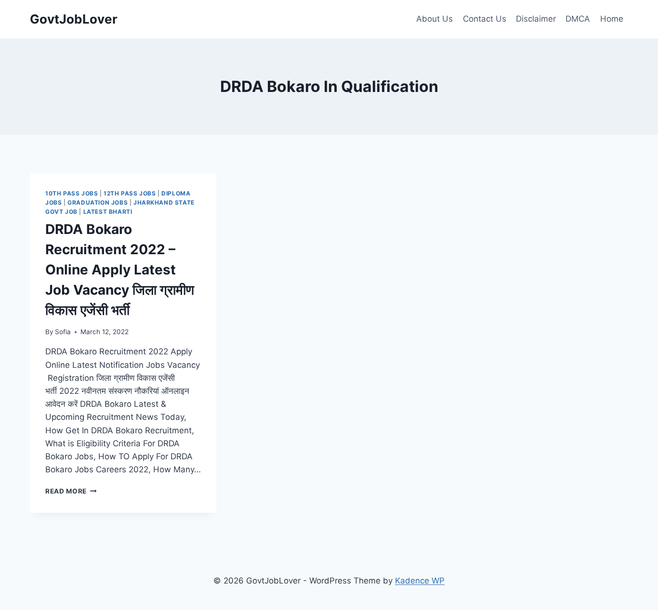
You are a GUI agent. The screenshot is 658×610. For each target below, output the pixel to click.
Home (611, 19)
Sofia (63, 332)
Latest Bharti (107, 211)
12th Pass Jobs (130, 193)
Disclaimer (536, 19)
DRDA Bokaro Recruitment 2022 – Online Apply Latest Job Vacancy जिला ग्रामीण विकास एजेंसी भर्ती (119, 269)
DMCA (578, 19)
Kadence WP (420, 580)
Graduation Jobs (97, 202)
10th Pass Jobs (71, 193)
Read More (71, 491)
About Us (434, 19)
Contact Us (484, 19)
